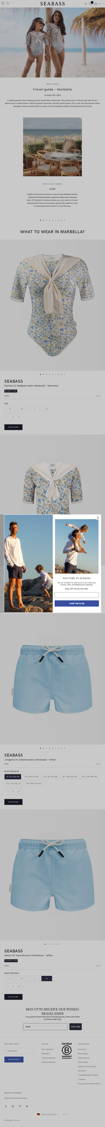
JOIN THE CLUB (76, 603)
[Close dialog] (98, 517)
